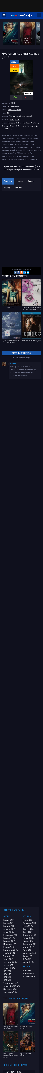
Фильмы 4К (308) (9, 968)
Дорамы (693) (27, 956)
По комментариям (29, 976)
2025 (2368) (7, 980)
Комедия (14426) (9, 938)
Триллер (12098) (8, 956)
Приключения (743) (29, 944)
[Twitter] (28, 272)
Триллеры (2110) (28, 947)
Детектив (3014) (9, 929)
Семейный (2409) (9, 953)
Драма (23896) (8, 932)
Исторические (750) (29, 935)
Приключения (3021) (10, 950)
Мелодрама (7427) (9, 944)
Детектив (11, 109)
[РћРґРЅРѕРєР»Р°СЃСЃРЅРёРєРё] (21, 272)
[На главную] (21, 15)
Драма (18, 109)
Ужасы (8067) (8, 959)
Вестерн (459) (8, 923)
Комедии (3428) (28, 938)
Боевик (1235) (27, 920)
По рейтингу (27, 970)
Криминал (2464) (28, 941)
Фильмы (7, 916)
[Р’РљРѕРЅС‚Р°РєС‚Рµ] (15, 272)
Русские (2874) (8, 947)
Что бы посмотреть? (10, 983)
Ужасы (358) (27, 950)
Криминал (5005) (9, 941)
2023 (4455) (7, 974)
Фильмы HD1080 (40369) (11, 986)
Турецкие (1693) (28, 962)
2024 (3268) (7, 977)
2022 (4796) (7, 971)
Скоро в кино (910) (10, 992)
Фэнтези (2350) (8, 965)
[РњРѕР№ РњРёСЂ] (24, 272)
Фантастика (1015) (29, 953)
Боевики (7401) (8, 920)
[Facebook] (18, 272)
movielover (13, 364)
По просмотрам (28, 973)
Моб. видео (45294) (10, 989)
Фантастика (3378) (10, 962)
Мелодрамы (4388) (29, 923)
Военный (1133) (8, 926)
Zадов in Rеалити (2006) (13, 1072)
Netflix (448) (27, 959)
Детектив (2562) (28, 929)
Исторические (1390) (10, 935)
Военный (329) (28, 926)
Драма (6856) (27, 932)
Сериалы (27, 916)
